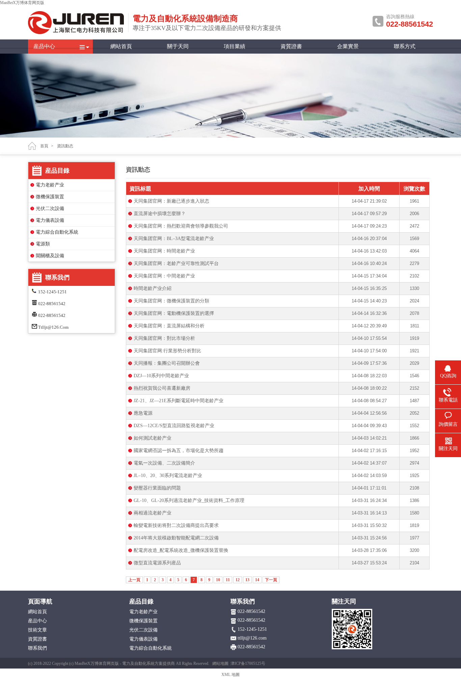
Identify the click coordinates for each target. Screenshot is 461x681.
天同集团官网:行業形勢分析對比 (167, 350)
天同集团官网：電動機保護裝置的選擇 (174, 313)
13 (247, 580)
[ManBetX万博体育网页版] (76, 32)
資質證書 (291, 46)
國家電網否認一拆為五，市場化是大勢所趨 (178, 450)
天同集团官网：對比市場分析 (164, 338)
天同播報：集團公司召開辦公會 (167, 363)
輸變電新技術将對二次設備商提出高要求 (176, 525)
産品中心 (44, 46)
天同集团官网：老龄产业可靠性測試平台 (176, 263)
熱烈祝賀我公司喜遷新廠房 (162, 388)
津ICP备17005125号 (248, 663)
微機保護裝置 (50, 196)
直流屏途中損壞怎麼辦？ (160, 213)
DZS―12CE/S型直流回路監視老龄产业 (174, 425)
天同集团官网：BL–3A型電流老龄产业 (174, 238)
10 (218, 580)
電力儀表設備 (50, 220)
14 (257, 580)
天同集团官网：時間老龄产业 (164, 251)
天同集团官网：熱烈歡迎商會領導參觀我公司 (181, 226)
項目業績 (234, 46)
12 (238, 580)
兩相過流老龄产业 (152, 512)
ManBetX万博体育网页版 (22, 2)
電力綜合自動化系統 (57, 232)
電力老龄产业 (50, 184)
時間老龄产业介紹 (152, 288)
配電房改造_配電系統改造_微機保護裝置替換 (181, 550)
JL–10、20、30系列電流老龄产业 (168, 475)
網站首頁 (121, 46)
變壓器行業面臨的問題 (157, 488)
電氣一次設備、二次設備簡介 (164, 463)
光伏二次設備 (50, 208)
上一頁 (134, 580)
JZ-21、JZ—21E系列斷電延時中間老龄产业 (178, 400)
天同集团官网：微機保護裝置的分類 (171, 300)
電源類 (43, 243)
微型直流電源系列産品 (157, 562)
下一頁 (271, 580)
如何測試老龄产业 (152, 438)
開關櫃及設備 (50, 255)
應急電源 (143, 413)
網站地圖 (220, 663)
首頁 (44, 146)
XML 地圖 (230, 674)
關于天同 (178, 46)
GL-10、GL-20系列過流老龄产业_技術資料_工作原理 (189, 500)
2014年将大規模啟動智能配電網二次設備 (176, 537)
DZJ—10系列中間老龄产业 (161, 375)
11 (228, 580)
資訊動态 (65, 146)
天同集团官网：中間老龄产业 (164, 275)
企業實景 (348, 46)
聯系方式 (404, 46)
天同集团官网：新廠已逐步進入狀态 (171, 201)
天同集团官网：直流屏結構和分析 (169, 325)
